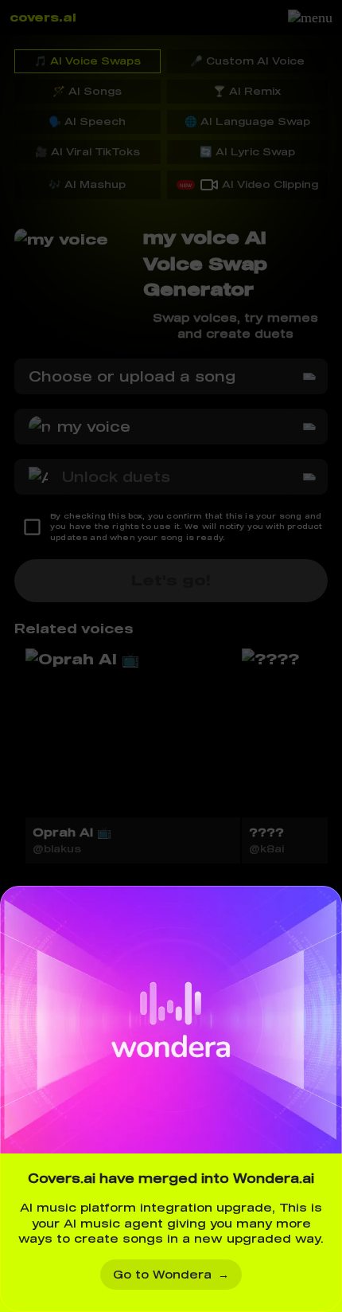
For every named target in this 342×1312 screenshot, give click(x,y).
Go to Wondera (171, 1274)
